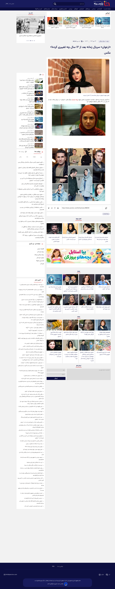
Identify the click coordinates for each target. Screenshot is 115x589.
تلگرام (102, 575)
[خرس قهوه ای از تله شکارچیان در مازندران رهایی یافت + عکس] (39, 113)
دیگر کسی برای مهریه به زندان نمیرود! (34, 433)
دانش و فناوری (63, 9)
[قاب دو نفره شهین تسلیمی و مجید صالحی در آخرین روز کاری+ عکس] (70, 299)
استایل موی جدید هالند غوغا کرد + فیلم (104, 288)
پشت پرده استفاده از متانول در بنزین (34, 444)
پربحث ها (21, 152)
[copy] (106, 208)
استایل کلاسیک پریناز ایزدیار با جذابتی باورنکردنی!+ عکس (85, 238)
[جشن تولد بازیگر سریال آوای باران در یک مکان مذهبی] (70, 325)
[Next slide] (42, 25)
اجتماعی (81, 9)
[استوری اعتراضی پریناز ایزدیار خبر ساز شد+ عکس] (70, 228)
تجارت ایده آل (40, 258)
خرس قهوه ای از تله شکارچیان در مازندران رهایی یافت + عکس (26, 114)
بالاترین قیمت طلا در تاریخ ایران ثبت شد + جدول (26, 107)
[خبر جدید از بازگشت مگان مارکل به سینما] (86, 299)
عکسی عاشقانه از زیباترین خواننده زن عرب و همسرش (87, 288)
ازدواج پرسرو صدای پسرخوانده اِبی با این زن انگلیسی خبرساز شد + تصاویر (70, 289)
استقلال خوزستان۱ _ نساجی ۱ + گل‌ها (34, 328)
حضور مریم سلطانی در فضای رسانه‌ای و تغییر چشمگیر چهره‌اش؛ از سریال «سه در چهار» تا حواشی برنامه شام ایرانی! (87, 357)
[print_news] (58, 208)
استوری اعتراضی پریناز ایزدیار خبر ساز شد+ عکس (69, 238)
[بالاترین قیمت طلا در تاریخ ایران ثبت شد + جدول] (39, 106)
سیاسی (94, 9)
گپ (109, 575)
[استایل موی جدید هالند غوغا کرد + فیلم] (103, 279)
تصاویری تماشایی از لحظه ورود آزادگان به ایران (31, 36)
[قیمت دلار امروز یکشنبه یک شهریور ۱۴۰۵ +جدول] (70, 21)
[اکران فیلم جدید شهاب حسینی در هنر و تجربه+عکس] (54, 228)
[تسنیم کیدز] (79, 256)
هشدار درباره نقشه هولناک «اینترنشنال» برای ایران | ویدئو (27, 127)
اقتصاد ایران (40, 249)
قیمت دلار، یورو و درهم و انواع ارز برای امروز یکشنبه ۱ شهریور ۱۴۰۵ (26, 88)
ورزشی (71, 9)
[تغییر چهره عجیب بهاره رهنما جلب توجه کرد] (103, 299)
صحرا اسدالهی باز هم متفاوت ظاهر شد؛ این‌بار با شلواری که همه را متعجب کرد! (71, 356)
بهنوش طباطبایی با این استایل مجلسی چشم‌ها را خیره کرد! (55, 355)
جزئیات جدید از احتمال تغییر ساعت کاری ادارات (31, 378)
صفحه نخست (107, 9)
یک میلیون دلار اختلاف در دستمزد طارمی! (28, 94)
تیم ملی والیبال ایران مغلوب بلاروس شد (33, 343)
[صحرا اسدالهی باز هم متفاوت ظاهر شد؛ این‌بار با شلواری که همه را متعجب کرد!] (70, 345)
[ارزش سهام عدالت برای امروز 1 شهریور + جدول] (39, 80)
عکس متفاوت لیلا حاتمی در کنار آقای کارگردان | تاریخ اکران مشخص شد (54, 309)
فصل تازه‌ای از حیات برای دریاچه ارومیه (33, 414)
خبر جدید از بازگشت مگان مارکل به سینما (87, 308)
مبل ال (42, 264)
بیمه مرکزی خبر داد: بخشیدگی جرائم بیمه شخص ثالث (30, 349)
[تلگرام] (52, 208)
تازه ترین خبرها (40, 261)
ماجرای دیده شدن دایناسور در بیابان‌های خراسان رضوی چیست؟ (27, 133)
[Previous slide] (18, 25)
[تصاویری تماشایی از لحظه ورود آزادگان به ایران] (31, 25)
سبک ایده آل (40, 252)
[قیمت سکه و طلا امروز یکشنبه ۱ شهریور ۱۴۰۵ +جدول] (86, 21)
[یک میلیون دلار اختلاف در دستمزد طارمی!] (39, 93)
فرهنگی (76, 9)
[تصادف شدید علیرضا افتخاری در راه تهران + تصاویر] (54, 21)
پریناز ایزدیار (75, 100)
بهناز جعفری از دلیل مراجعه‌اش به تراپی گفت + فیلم (31, 315)
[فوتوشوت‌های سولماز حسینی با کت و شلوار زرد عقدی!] (103, 325)
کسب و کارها (38, 9)
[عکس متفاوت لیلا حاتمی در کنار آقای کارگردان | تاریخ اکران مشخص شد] (54, 299)
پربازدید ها (37, 152)
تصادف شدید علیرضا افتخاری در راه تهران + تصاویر (55, 26)
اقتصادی (99, 9)
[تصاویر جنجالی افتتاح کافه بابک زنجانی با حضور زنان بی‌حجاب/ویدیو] (39, 139)
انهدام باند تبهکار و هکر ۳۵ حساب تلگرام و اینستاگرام (30, 411)
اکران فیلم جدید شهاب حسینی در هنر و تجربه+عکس (54, 239)
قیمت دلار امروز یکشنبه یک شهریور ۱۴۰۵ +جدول (71, 26)
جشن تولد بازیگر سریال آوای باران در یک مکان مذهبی (70, 333)
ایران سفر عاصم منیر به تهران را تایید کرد (33, 506)
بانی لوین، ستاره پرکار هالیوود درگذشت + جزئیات (31, 363)
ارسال (56, 378)
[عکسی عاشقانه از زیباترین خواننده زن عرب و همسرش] (86, 279)
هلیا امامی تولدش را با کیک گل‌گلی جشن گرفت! (87, 333)
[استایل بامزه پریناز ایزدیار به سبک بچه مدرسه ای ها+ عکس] (103, 228)
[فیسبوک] (55, 208)
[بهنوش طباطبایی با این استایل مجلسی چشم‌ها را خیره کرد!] (54, 345)
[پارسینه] (101, 3)
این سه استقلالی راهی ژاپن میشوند (34, 462)
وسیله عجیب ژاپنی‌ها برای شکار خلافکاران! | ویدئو (26, 146)
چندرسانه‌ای (47, 9)
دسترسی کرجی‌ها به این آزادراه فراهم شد (33, 498)
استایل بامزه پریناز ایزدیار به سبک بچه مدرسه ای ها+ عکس (101, 239)
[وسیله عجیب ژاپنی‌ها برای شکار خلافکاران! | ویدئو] (39, 145)
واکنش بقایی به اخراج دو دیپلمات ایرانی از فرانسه (31, 441)
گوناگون (108, 13)
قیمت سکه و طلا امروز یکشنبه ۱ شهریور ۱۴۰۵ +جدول (87, 26)
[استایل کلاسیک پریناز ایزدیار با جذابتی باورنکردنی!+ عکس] (86, 228)
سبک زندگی (54, 9)
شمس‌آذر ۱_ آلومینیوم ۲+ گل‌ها (35, 330)
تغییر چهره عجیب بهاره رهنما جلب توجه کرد (103, 308)
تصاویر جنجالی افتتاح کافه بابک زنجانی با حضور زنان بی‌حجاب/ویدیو (26, 140)
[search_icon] (55, 4)
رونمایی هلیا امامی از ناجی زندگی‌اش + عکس (32, 346)
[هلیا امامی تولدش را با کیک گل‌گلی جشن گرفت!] (86, 325)
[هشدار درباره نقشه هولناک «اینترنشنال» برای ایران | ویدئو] (39, 126)
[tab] (34, 40)
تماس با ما (11, 4)
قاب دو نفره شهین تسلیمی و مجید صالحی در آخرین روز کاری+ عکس (70, 309)
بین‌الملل (88, 9)
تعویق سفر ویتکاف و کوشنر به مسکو (34, 352)
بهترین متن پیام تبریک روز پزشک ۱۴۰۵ (102, 26)
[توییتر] (49, 208)
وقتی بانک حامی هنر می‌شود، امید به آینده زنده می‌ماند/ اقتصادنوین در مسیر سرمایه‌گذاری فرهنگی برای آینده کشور (31, 396)
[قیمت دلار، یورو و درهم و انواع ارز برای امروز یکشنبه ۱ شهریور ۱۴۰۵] (39, 87)
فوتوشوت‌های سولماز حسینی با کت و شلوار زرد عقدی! (104, 334)
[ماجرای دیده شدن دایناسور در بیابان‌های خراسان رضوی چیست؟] (39, 132)
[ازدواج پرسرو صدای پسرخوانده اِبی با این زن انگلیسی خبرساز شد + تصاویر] (70, 279)
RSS (7, 4)
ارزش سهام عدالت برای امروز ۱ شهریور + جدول (27, 81)
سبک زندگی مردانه (39, 255)
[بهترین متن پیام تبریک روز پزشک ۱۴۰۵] (102, 21)
